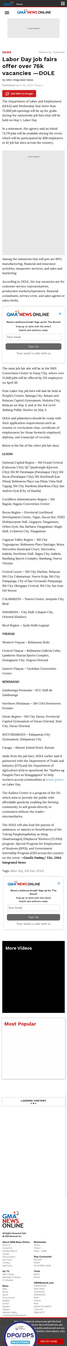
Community (39, 1291)
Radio (36, 1297)
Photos (37, 1248)
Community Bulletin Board (14, 1315)
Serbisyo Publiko (9, 1312)
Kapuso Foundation (42, 1306)
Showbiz (6, 1306)
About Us (6, 1245)
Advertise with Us (9, 1251)
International (39, 1294)
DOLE (40, 871)
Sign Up (33, 346)
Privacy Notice (8, 1256)
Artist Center (39, 1288)
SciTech (5, 1303)
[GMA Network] (8, 3)
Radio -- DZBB (40, 1251)
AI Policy (6, 1262)
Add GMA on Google (19, 93)
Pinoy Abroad (8, 1297)
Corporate (38, 1309)
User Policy (7, 1265)
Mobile (37, 1262)
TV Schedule (7, 1280)
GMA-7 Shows (8, 1274)
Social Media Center (42, 1265)
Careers (5, 1254)
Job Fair (29, 871)
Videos (37, 1245)
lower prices (54, 779)
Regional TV (39, 1312)
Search (37, 1274)
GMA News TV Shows (11, 1277)
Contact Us (7, 1248)
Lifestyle (5, 1309)
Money (5, 1291)
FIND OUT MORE (48, 1341)
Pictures (37, 1300)
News (19, 4)
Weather (6, 1300)
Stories (37, 1277)
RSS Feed (38, 1259)
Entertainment (40, 1285)
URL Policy (7, 1259)
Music (36, 1303)
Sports (5, 1294)
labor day (16, 871)
